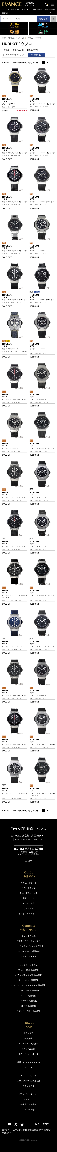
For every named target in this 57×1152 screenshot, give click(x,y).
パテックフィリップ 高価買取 (28, 975)
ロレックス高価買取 (29, 965)
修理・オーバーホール (28, 1054)
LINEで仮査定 (28, 1049)
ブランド (5, 9)
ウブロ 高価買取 (28, 996)
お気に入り (26, 9)
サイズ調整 (29, 908)
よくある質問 (28, 903)
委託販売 (28, 1038)
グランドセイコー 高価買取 (28, 1011)
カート (52, 13)
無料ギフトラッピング (28, 914)
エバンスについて (28, 1076)
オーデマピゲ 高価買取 (28, 980)
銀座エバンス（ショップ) (28, 1062)
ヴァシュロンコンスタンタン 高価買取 (28, 985)
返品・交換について (29, 893)
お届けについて (29, 888)
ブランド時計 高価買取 (28, 970)
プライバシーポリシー (28, 1094)
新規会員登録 (50, 9)
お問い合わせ (37, 9)
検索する (43, 19)
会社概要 (28, 861)
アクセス (28, 1067)
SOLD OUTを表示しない (15, 55)
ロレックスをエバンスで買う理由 (28, 946)
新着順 (6, 50)
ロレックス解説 (29, 936)
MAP (17, 840)
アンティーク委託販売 (28, 1044)
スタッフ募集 (28, 1086)
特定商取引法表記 (28, 1104)
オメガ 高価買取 (28, 1006)
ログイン (5, 13)
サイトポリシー (29, 1099)
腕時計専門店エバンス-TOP (13, 38)
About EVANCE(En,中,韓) (28, 1081)
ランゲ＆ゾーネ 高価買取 (28, 990)
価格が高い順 (32, 50)
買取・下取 (15, 9)
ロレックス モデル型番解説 (28, 951)
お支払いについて (28, 883)
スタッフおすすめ (28, 956)
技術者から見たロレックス (28, 941)
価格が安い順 (18, 50)
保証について (28, 898)
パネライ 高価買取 (28, 1001)
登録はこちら (7, 1133)
